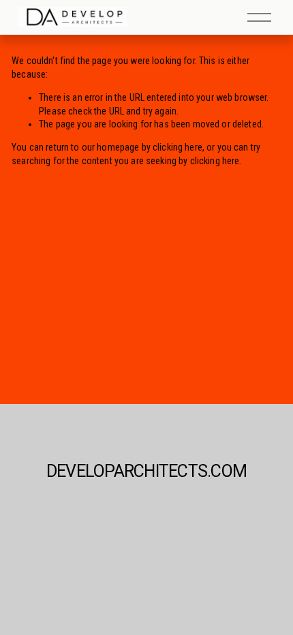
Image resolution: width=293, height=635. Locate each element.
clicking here (177, 147)
